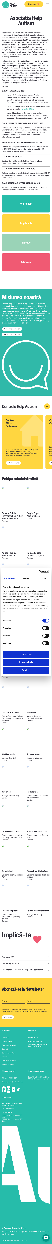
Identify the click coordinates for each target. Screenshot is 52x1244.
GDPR (24, 1240)
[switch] (45, 628)
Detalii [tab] (26, 578)
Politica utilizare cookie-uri (11, 1240)
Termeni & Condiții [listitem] (8, 1064)
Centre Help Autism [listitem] (8, 1053)
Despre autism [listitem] (7, 1041)
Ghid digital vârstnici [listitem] (9, 1061)
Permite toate (26, 654)
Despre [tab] (43, 578)
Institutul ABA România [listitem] (35, 1041)
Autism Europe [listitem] (33, 1037)
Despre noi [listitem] (5, 1037)
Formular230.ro (27, 109)
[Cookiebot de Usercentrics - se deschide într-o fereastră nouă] (38, 571)
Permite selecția (26, 662)
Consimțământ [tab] (9, 578)
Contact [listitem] (4, 1057)
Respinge (26, 670)
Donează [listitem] (5, 1049)
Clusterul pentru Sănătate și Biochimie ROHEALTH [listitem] (37, 1045)
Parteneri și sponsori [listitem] (9, 1045)
